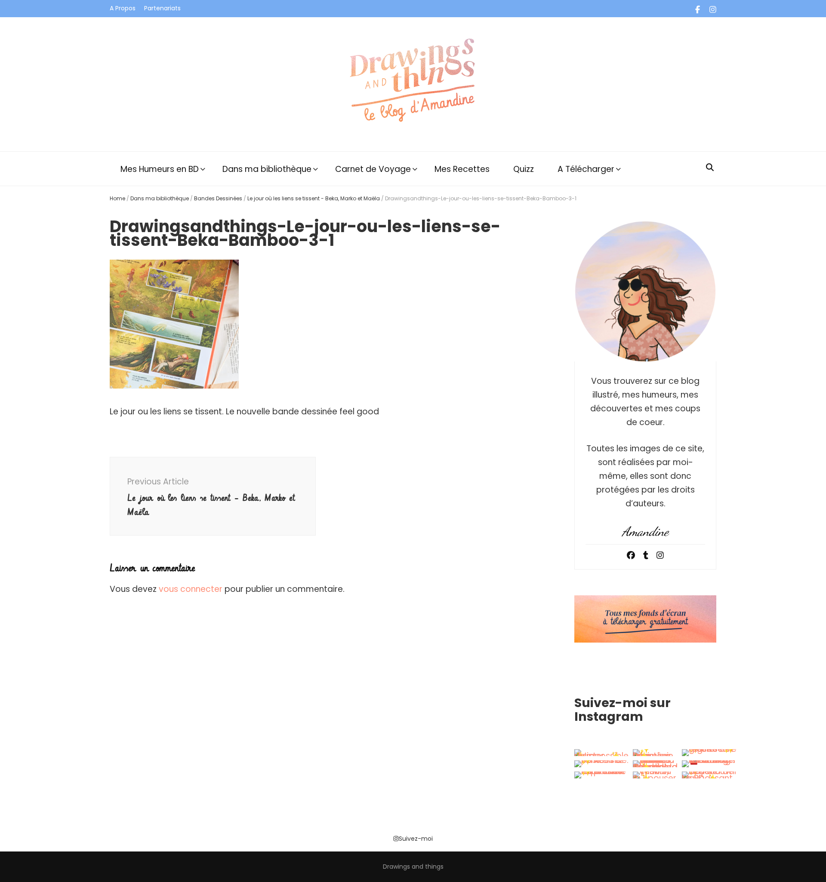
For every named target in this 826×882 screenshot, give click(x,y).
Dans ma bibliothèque (266, 169)
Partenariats (162, 8)
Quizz (523, 169)
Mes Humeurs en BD (159, 169)
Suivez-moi (416, 838)
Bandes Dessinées (218, 198)
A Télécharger (586, 169)
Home (117, 198)
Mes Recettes (462, 169)
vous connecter (190, 589)
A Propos (123, 8)
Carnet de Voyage (373, 169)
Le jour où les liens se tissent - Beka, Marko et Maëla (313, 198)
